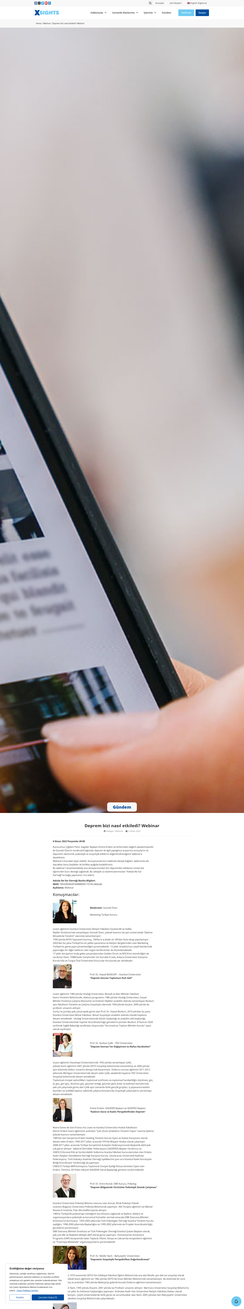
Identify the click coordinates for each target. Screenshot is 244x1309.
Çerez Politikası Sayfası (27, 1290)
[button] (150, 3)
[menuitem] (197, 3)
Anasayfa (159, 3)
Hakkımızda (97, 12)
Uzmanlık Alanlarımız (123, 12)
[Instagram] (39, 3)
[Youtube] (46, 3)
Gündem (166, 12)
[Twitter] (42, 3)
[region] (37, 1283)
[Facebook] (35, 3)
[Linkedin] (49, 3)
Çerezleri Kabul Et (47, 1297)
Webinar (47, 23)
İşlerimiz (148, 12)
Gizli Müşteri (176, 3)
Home (38, 23)
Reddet (20, 1297)
